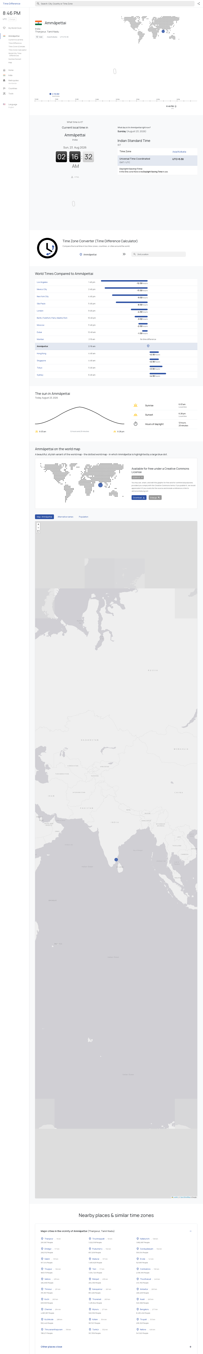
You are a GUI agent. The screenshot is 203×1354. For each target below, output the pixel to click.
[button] (15, 75)
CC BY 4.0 (138, 477)
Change (12, 19)
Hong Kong (41, 353)
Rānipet (94, 1279)
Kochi (45, 1299)
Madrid (59, 318)
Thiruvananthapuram (51, 1329)
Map (10, 62)
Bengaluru (142, 1309)
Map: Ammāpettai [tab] (44, 516)
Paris (53, 318)
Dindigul (46, 1249)
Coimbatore (143, 1269)
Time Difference (15, 43)
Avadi (140, 1299)
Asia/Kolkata (179, 151)
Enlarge (155, 497)
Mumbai (40, 339)
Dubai (39, 332)
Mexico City (42, 289)
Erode (140, 1259)
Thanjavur (47, 1238)
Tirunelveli (95, 1299)
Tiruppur (46, 1269)
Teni (92, 1269)
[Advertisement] (105, 69)
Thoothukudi (143, 1279)
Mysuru (94, 1309)
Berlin (39, 318)
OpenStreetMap (185, 1197)
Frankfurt (47, 318)
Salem (45, 1259)
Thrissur (46, 1289)
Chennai (46, 1309)
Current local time (15, 39)
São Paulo (41, 303)
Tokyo (39, 367)
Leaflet (175, 1197)
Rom (65, 318)
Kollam (93, 1319)
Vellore (46, 1279)
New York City (43, 296)
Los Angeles (42, 282)
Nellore (141, 1329)
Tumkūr (94, 1329)
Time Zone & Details (16, 46)
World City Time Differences (14, 54)
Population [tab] (83, 516)
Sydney (40, 375)
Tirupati (141, 1319)
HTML (75, 177)
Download (139, 497)
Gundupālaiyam (144, 1249)
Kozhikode (47, 1319)
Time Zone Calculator (17, 50)
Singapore (41, 360)
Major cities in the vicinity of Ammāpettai (78, 1231)
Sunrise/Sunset (14, 59)
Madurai (94, 1259)
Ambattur (142, 1289)
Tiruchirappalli (96, 1238)
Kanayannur (95, 1289)
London (40, 310)
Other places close (51, 1346)
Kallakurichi (142, 1238)
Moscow (40, 325)
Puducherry (95, 1249)
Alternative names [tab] (65, 516)
